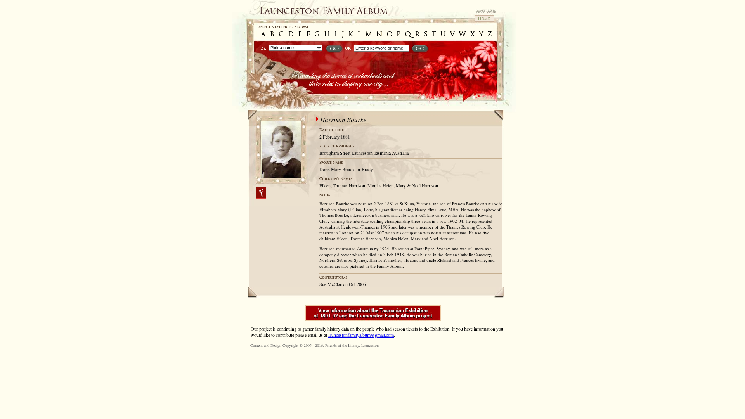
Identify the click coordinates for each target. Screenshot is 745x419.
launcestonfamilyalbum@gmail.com (361, 335)
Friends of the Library (342, 345)
